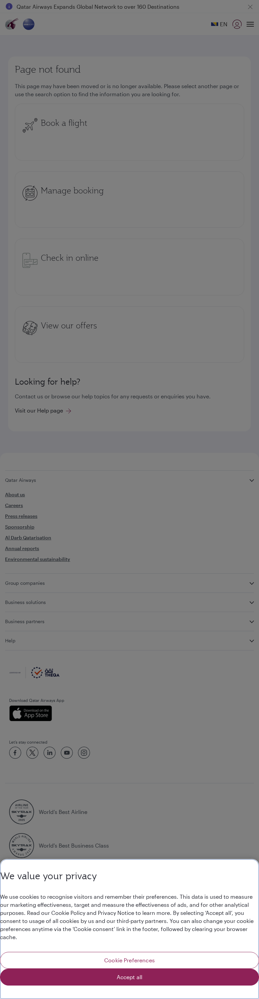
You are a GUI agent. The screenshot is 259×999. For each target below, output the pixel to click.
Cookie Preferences (129, 960)
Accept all (130, 977)
